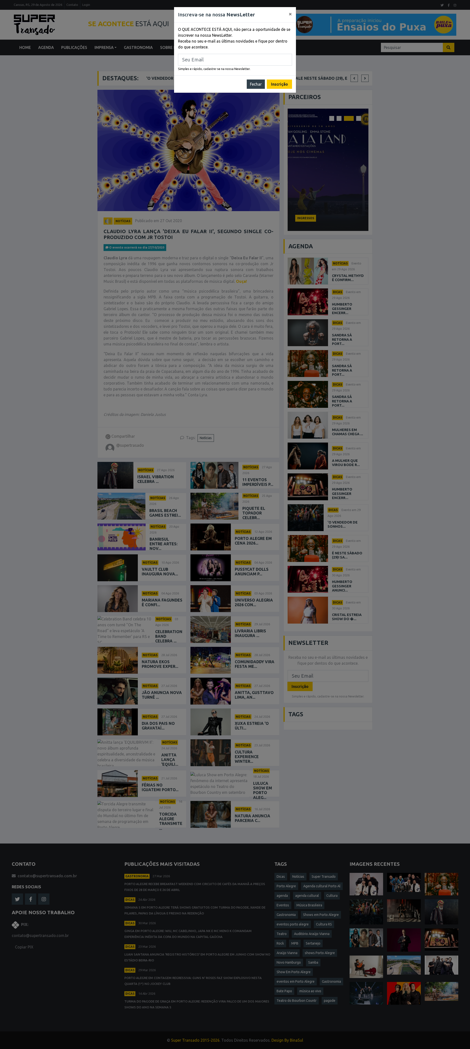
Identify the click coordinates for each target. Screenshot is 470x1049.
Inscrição (279, 84)
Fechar (256, 84)
